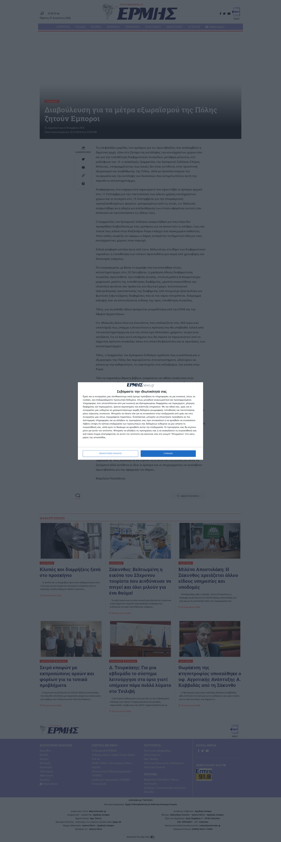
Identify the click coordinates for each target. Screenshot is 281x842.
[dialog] (140, 421)
